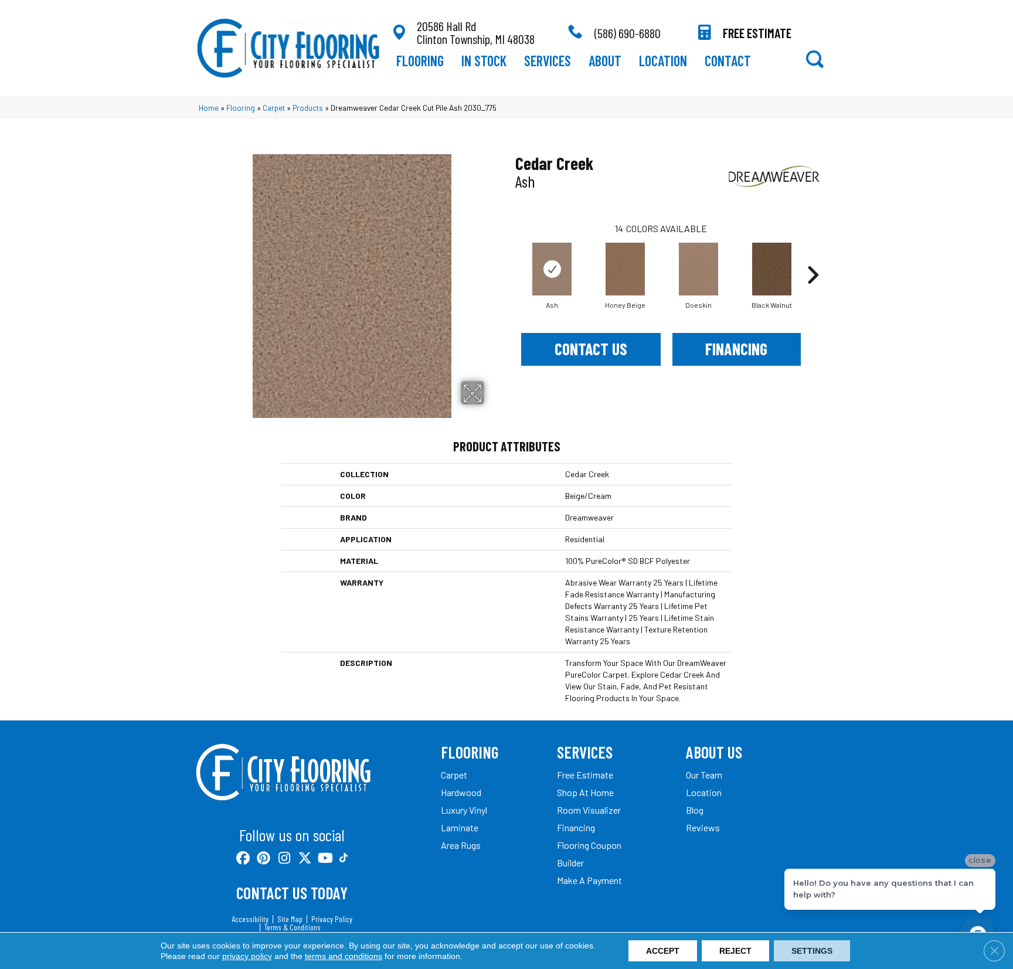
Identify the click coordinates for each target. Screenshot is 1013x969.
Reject (735, 951)
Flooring (240, 108)
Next (812, 257)
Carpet (274, 108)
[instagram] (284, 858)
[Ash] (552, 269)
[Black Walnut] (772, 269)
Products (308, 108)
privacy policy (247, 956)
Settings (811, 951)
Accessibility (250, 919)
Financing (736, 349)
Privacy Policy (331, 919)
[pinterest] (264, 858)
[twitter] (305, 858)
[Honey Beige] (625, 269)
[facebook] (243, 858)
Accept (662, 951)
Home (209, 108)
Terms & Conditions (292, 927)
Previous (509, 257)
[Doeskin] (699, 269)
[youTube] (325, 858)
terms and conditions (343, 956)
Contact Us (591, 349)
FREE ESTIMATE (757, 32)
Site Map (289, 919)
